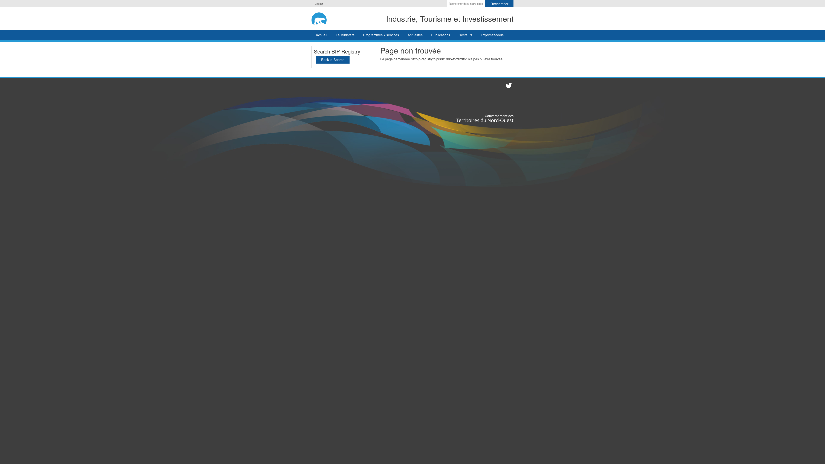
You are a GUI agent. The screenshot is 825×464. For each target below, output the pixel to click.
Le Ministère (345, 34)
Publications (440, 34)
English (319, 3)
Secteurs (465, 34)
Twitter (508, 85)
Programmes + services (381, 34)
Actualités (415, 34)
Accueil (321, 34)
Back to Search (332, 59)
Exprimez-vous (492, 34)
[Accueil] (322, 18)
